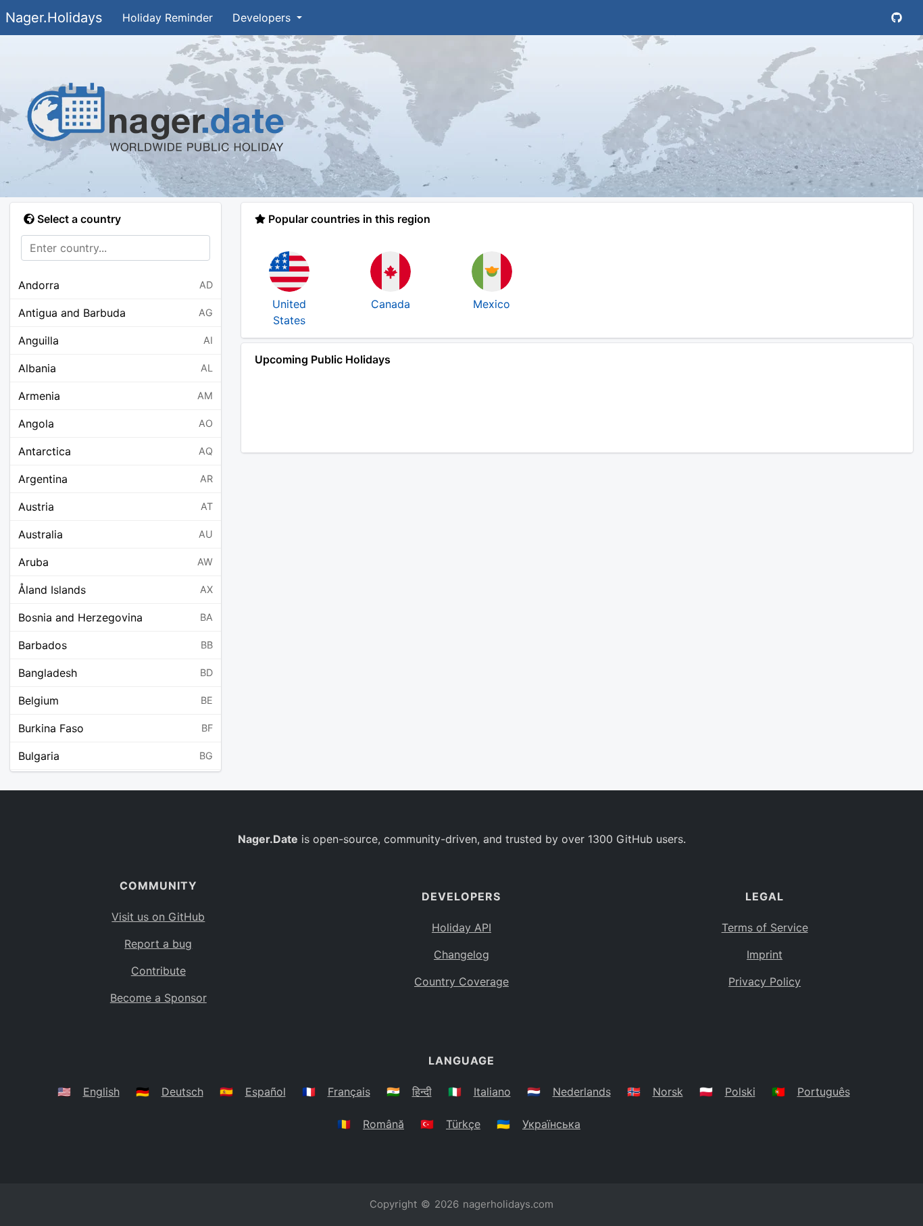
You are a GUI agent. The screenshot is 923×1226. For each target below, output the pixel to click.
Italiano (492, 1091)
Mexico (491, 304)
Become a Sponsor (158, 997)
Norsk (668, 1091)
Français (349, 1091)
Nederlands (582, 1091)
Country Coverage (461, 981)
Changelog (461, 954)
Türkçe (463, 1124)
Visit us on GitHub (158, 916)
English (101, 1091)
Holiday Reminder (167, 17)
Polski (740, 1091)
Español (265, 1091)
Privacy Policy (764, 981)
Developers (263, 17)
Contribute (158, 970)
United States (289, 312)
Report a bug (158, 943)
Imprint (764, 954)
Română (383, 1124)
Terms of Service (765, 927)
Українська (551, 1124)
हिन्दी (422, 1091)
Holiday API (461, 927)
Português (823, 1091)
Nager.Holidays (53, 17)
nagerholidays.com (508, 1204)
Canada (390, 304)
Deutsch (182, 1091)
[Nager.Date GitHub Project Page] (896, 17)
